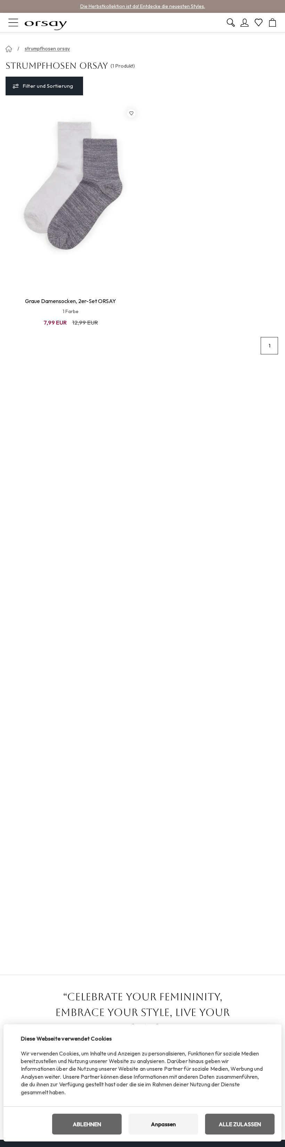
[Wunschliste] (258, 22)
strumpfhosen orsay (47, 48)
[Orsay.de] (46, 23)
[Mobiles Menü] (13, 22)
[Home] (9, 49)
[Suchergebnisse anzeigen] (231, 22)
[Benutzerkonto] (245, 22)
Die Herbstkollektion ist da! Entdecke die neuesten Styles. (142, 6)
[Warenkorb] (272, 22)
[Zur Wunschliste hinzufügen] (131, 113)
